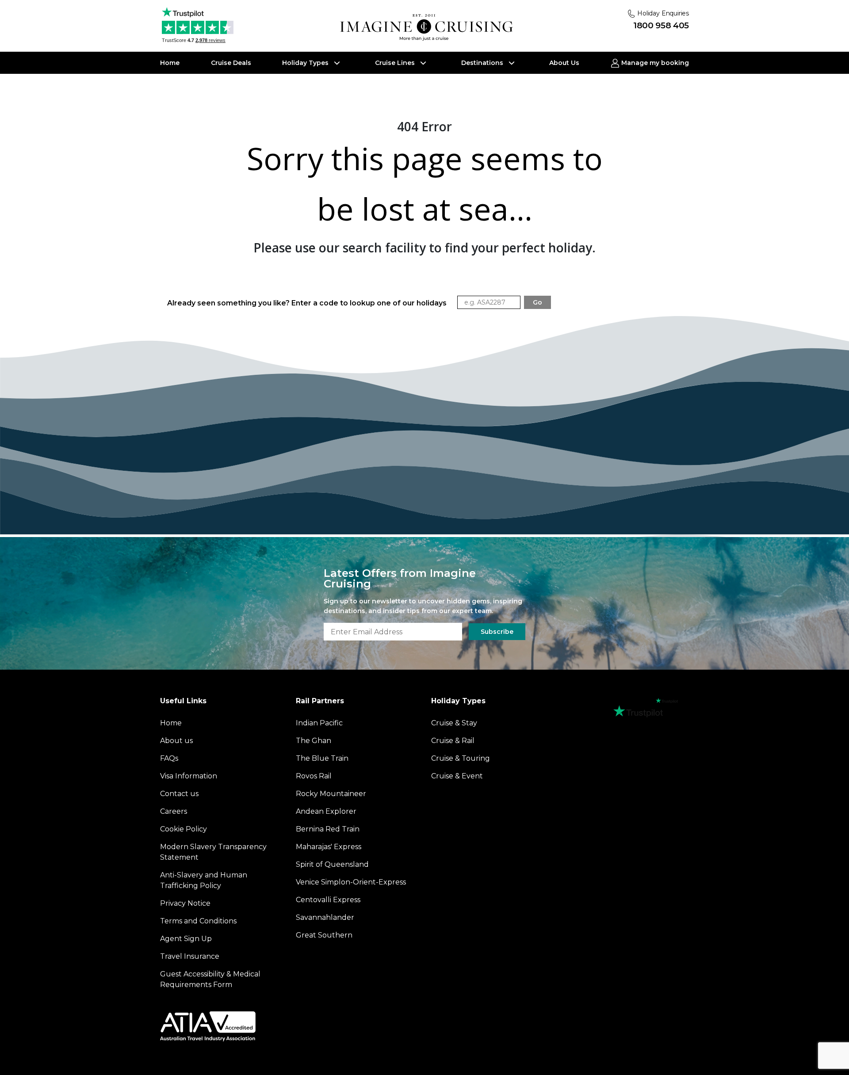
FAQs (169, 758)
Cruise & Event (457, 776)
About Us (564, 63)
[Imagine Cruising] (428, 27)
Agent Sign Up (186, 938)
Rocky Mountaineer (331, 793)
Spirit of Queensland (332, 864)
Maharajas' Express (328, 846)
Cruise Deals (231, 63)
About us (176, 740)
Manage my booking (654, 63)
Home (170, 63)
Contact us (179, 793)
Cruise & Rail (452, 740)
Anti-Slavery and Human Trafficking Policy (203, 880)
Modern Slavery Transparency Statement (213, 852)
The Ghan (313, 740)
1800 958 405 (661, 25)
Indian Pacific (319, 723)
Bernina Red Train (327, 829)
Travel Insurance (189, 956)
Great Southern (324, 935)
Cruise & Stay (454, 723)
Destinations (483, 63)
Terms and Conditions (198, 921)
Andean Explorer (326, 811)
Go (537, 302)
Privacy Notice (185, 903)
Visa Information (188, 776)
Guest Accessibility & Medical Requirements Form (210, 979)
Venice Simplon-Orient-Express (351, 882)
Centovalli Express (328, 900)
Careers (173, 811)
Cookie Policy (183, 829)
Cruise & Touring (460, 758)
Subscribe (497, 632)
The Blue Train (322, 758)
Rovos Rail (314, 776)
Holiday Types (306, 63)
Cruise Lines (396, 63)
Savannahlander (325, 917)
